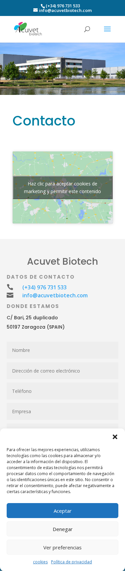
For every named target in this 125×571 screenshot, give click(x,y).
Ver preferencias (62, 547)
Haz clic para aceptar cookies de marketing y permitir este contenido (62, 187)
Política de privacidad (71, 562)
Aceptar (63, 510)
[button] (115, 436)
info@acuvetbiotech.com (55, 295)
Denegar (63, 529)
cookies (40, 562)
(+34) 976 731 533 (63, 6)
